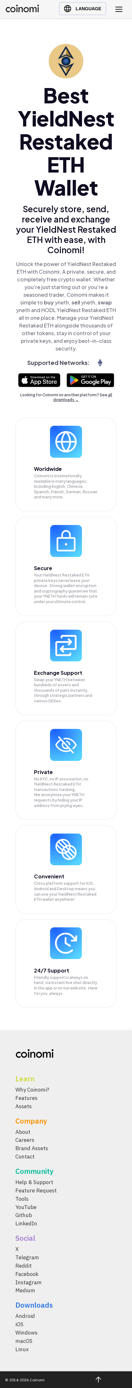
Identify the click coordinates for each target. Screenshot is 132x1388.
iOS (19, 1324)
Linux (22, 1349)
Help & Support (34, 1182)
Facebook (26, 1274)
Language (88, 8)
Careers (24, 1140)
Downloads (34, 1305)
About (22, 1131)
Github (23, 1215)
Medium (25, 1290)
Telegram (27, 1257)
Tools (22, 1198)
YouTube (26, 1207)
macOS (23, 1340)
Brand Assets (31, 1148)
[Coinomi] (22, 10)
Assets (23, 1106)
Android (25, 1315)
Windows (26, 1332)
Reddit (23, 1265)
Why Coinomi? (32, 1089)
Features (26, 1098)
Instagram (28, 1282)
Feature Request (36, 1190)
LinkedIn (26, 1223)
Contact (25, 1156)
